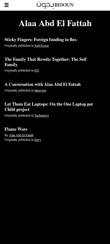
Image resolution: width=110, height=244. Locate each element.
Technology (41, 115)
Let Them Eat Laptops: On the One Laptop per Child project (49, 107)
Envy (37, 139)
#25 (36, 70)
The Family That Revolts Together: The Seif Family (46, 62)
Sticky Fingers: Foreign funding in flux (41, 39)
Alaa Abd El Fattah (21, 135)
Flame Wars (16, 129)
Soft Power (41, 45)
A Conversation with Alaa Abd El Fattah (43, 84)
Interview (40, 90)
